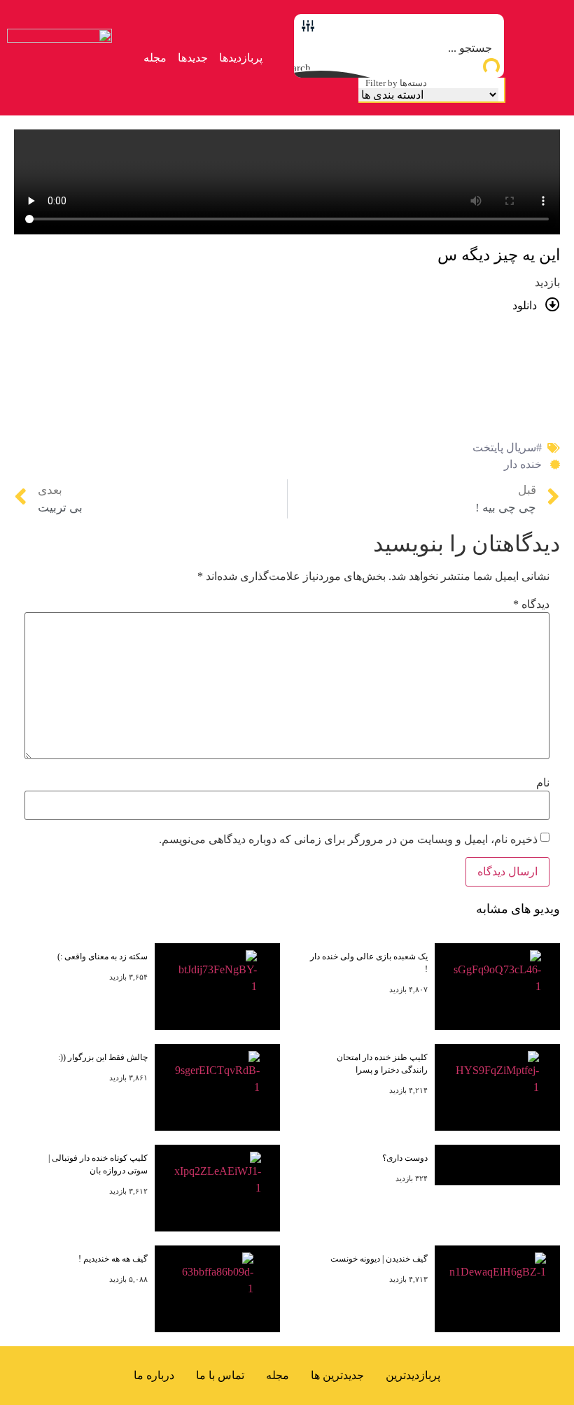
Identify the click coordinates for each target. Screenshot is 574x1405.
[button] (539, 58)
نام (543, 783)
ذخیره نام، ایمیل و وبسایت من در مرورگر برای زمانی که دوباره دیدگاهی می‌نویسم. (348, 839)
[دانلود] (552, 304)
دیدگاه (531, 604)
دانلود (524, 305)
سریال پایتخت (504, 447)
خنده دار (523, 464)
